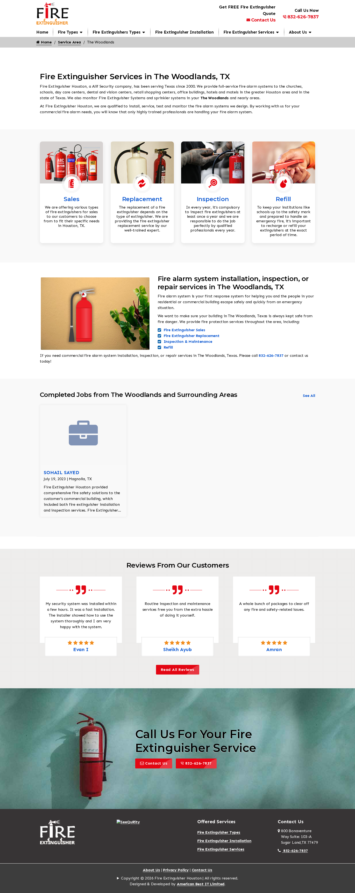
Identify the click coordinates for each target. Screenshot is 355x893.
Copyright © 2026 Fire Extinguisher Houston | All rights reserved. (179, 878)
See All (309, 395)
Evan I (81, 649)
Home (42, 32)
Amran (274, 649)
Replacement (142, 199)
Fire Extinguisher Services (248, 32)
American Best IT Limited (200, 884)
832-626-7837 (303, 17)
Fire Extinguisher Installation (184, 32)
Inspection (213, 199)
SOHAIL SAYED (61, 472)
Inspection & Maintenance (188, 341)
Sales (71, 199)
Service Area (69, 42)
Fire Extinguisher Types (218, 832)
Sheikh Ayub (177, 649)
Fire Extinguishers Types (116, 32)
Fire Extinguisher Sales (184, 330)
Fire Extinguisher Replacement (192, 335)
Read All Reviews (177, 669)
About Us (298, 32)
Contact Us (263, 20)
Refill (283, 199)
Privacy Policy (176, 870)
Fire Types (68, 32)
